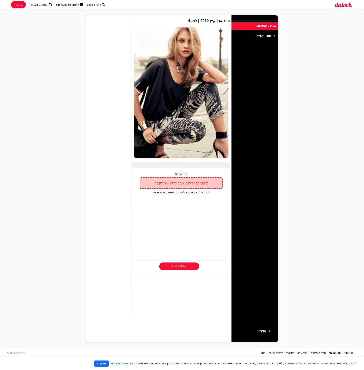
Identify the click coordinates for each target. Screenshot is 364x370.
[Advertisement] (181, 227)
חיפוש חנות (94, 4)
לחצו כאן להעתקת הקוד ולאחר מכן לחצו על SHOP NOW (181, 192)
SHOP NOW (179, 266)
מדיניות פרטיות (318, 353)
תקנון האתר (335, 353)
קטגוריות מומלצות (67, 4)
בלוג (263, 353)
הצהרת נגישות (276, 353)
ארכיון (261, 331)
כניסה (18, 4)
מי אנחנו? (348, 353)
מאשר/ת (101, 363)
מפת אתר (302, 353)
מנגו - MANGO (266, 26)
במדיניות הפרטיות (120, 363)
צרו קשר (290, 353)
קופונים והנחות (39, 4)
